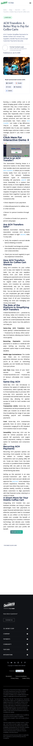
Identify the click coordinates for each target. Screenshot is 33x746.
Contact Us (9, 620)
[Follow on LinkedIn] (14, 662)
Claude (19, 83)
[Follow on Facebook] (21, 662)
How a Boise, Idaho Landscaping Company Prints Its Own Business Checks (14, 550)
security (23, 234)
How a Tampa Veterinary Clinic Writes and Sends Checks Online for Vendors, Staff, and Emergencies (15, 565)
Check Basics (15, 554)
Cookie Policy (26, 678)
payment (15, 481)
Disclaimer (9, 676)
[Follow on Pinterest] (25, 662)
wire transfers (8, 171)
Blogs (10, 10)
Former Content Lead (17, 47)
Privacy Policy (15, 678)
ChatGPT (10, 83)
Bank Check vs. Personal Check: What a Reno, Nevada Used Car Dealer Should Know (16, 579)
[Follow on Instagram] (18, 662)
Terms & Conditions (21, 676)
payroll (23, 180)
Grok (9, 87)
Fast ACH (17, 10)
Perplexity (18, 87)
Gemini (10, 90)
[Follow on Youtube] (11, 662)
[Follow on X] (8, 662)
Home (5, 10)
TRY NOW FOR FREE (16, 532)
